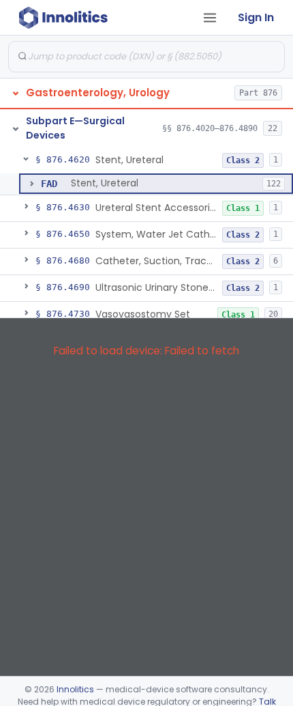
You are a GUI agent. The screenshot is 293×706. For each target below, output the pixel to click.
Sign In (256, 17)
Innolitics (75, 689)
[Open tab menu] (209, 17)
